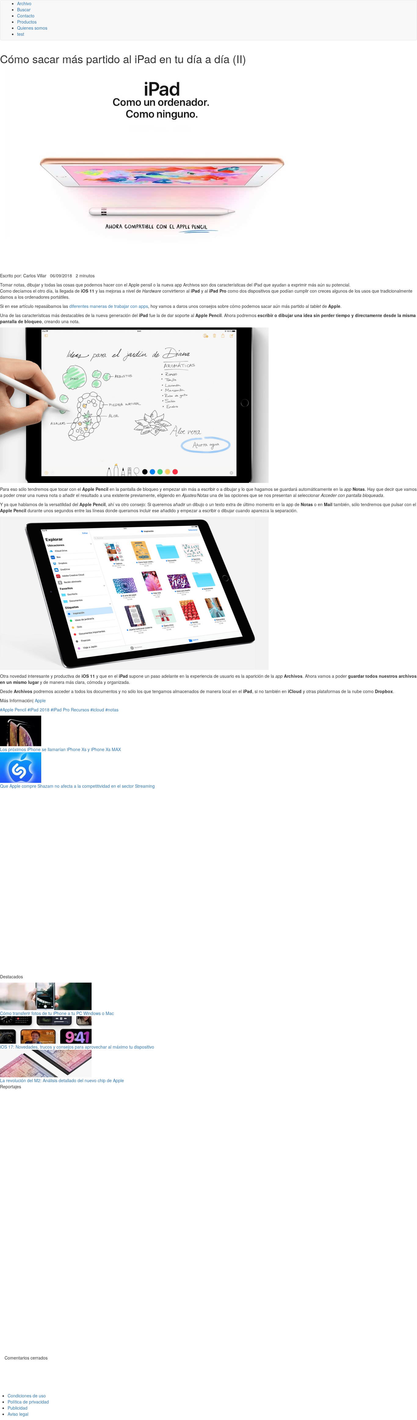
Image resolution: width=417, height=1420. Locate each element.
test (20, 34)
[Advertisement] (149, 257)
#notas (111, 709)
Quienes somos (32, 28)
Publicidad (17, 1408)
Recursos (80, 709)
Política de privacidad (28, 1402)
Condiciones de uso (27, 1396)
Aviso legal (18, 1414)
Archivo (24, 3)
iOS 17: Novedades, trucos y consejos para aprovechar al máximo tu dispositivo (77, 1047)
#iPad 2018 (38, 709)
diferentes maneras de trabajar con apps (108, 306)
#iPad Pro (60, 709)
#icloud (97, 709)
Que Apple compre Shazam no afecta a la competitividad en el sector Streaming (77, 786)
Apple (40, 700)
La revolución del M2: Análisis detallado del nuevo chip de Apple (62, 1080)
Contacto (25, 16)
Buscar (24, 9)
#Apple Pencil (13, 709)
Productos (27, 22)
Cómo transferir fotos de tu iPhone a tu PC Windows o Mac (57, 1013)
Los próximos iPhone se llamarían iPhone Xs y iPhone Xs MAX (60, 749)
